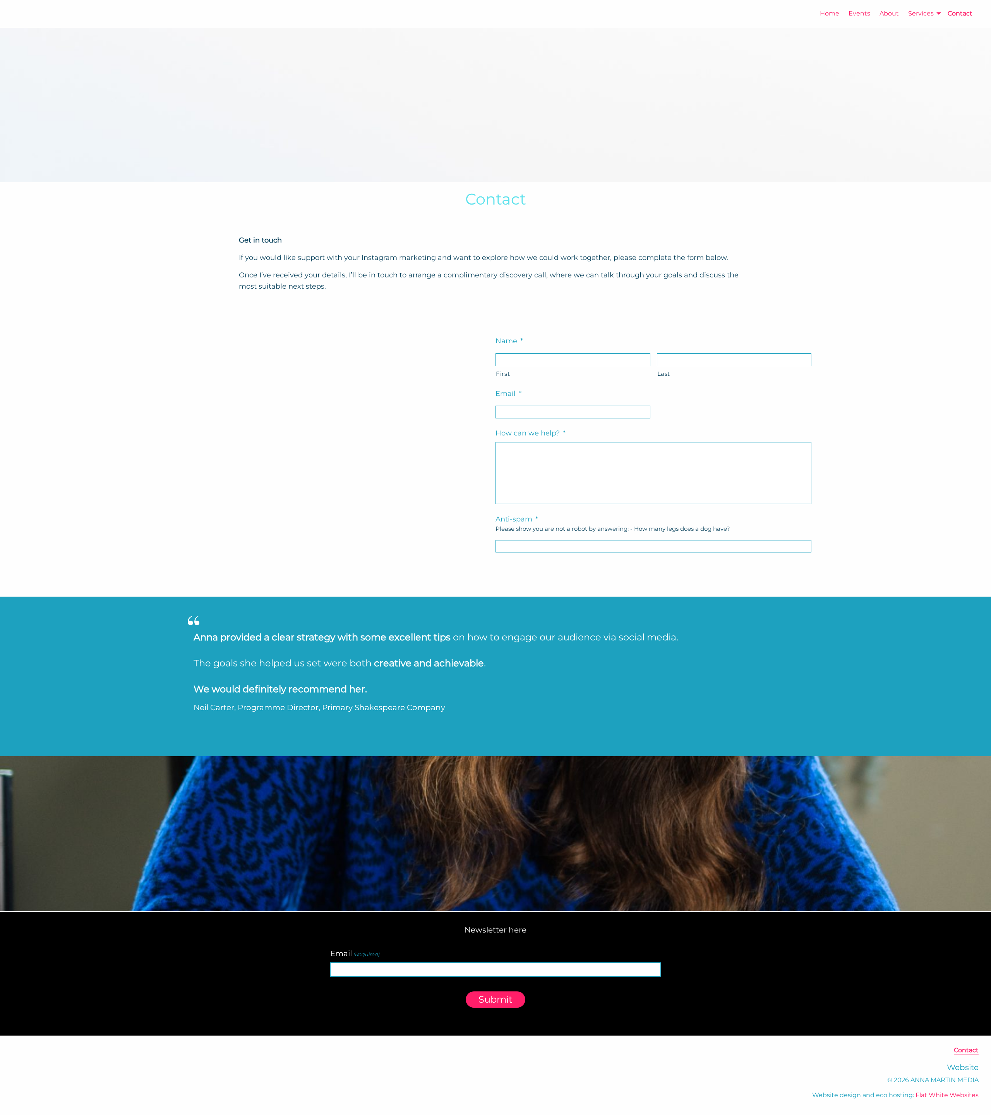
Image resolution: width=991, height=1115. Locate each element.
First (503, 373)
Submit (495, 999)
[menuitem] (825, 13)
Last (663, 373)
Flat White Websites (947, 1095)
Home (829, 13)
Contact (960, 13)
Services (921, 13)
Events (859, 13)
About (889, 13)
